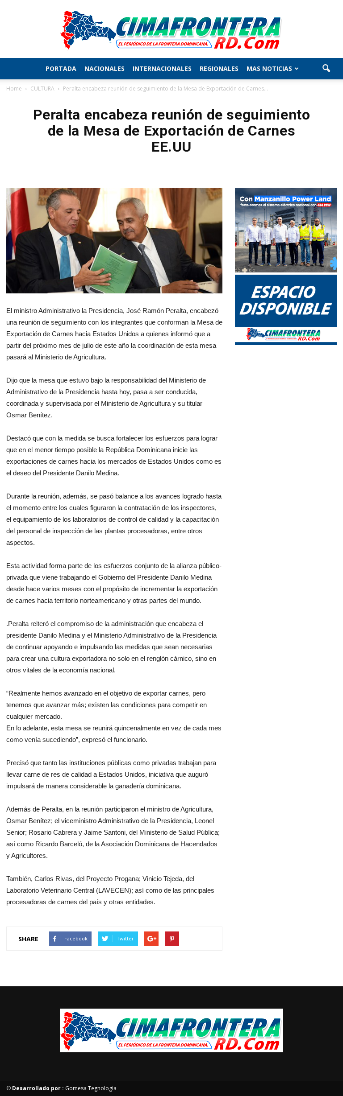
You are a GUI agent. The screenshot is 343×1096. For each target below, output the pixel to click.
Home (14, 88)
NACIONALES (104, 68)
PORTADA (61, 68)
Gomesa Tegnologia (64, 1088)
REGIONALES (219, 68)
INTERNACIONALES (162, 68)
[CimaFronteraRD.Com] (171, 29)
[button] (326, 68)
